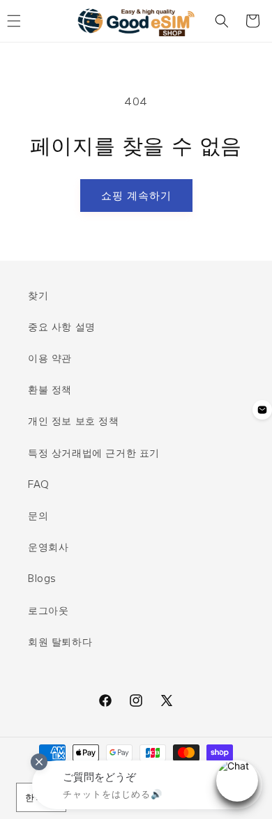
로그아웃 (48, 610)
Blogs (42, 578)
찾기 (38, 295)
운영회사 (48, 546)
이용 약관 (50, 358)
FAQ (39, 484)
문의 (38, 515)
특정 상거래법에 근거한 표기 (94, 452)
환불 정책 (50, 389)
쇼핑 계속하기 (136, 194)
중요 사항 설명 (62, 326)
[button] (221, 21)
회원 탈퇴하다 (60, 641)
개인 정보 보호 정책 (73, 420)
